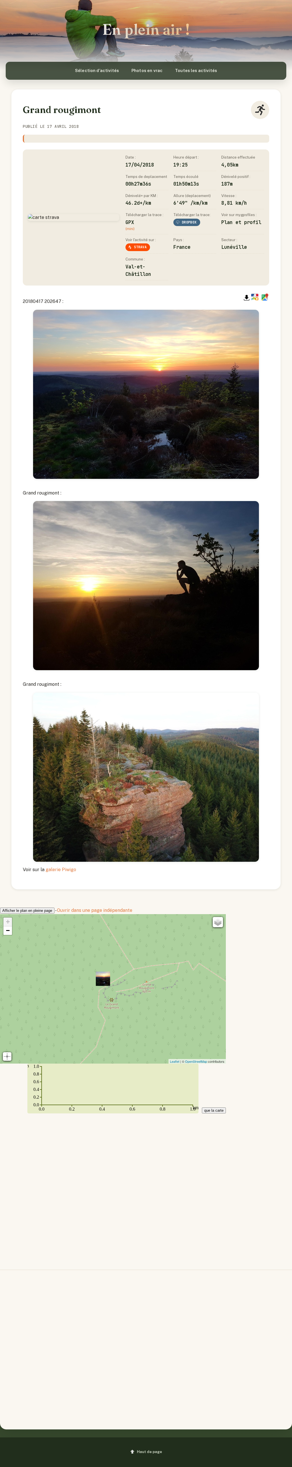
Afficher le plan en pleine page (27, 910)
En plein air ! (146, 29)
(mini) (130, 229)
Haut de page (149, 1451)
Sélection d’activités (97, 70)
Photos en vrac (147, 70)
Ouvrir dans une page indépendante (94, 910)
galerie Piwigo (61, 869)
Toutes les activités (196, 70)
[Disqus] (146, 1187)
